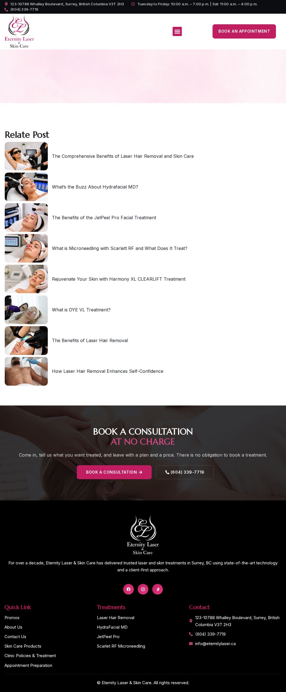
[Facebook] (128, 589)
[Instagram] (143, 589)
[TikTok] (157, 589)
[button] (177, 31)
